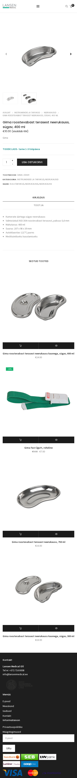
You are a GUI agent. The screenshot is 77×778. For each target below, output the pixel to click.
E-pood (6, 701)
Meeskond (8, 706)
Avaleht (6, 112)
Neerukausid (50, 112)
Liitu (8, 748)
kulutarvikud (17, 183)
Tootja (39, 205)
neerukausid (31, 183)
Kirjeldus (39, 197)
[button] (70, 54)
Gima (5, 137)
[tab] (38, 198)
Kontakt (7, 715)
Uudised (7, 711)
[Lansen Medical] (9, 6)
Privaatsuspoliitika (12, 727)
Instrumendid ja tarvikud (27, 112)
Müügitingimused (12, 731)
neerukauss (45, 183)
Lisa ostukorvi (32, 162)
